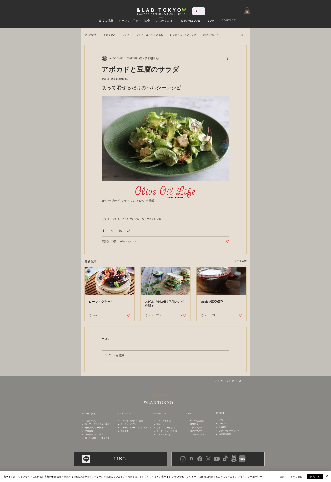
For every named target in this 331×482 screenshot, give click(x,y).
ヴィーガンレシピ (151, 218)
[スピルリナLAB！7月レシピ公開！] (165, 281)
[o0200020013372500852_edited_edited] (233, 458)
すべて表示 (240, 260)
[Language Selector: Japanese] (198, 11)
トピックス (109, 34)
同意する (315, 476)
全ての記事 (90, 34)
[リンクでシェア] (128, 230)
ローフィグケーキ (101, 301)
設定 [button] (282, 476)
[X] (208, 458)
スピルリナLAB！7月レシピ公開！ (164, 304)
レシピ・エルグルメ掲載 (150, 34)
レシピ (126, 34)
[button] (247, 10)
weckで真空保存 (212, 301)
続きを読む (209, 34)
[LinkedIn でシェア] (120, 230)
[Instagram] (183, 458)
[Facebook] (200, 458)
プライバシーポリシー (250, 476)
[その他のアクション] (227, 58)
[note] (191, 458)
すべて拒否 (296, 476)
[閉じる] (327, 476)
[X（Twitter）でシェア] (111, 230)
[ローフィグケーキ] (109, 281)
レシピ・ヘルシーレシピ (126, 218)
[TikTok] (225, 458)
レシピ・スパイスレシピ (183, 34)
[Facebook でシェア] (103, 230)
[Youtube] (216, 458)
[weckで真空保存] (221, 281)
